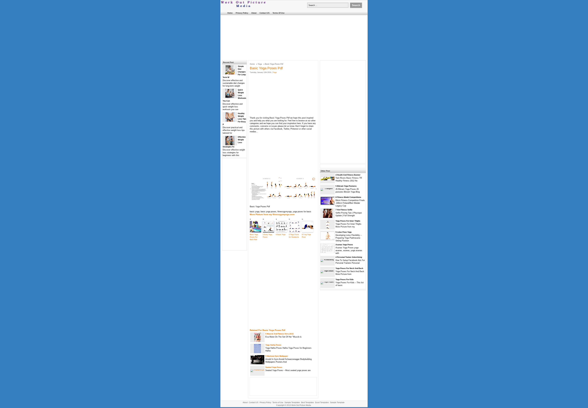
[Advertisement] (294, 37)
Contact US (265, 13)
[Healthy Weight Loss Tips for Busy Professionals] (229, 121)
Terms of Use (279, 13)
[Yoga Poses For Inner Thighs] (327, 228)
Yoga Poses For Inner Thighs (347, 221)
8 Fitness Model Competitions (348, 197)
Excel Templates (322, 402)
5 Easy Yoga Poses (267, 236)
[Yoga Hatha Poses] (257, 352)
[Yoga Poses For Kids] (327, 282)
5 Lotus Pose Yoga (343, 232)
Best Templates (307, 402)
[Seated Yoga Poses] (257, 369)
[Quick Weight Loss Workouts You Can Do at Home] (229, 97)
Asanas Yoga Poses (344, 245)
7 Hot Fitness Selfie (343, 210)
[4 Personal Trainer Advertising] (327, 259)
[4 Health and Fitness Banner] (327, 179)
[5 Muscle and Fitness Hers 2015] (257, 341)
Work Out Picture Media (301, 405)
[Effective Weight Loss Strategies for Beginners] (229, 144)
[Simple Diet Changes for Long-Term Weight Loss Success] (229, 74)
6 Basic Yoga (280, 234)
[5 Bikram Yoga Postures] (327, 188)
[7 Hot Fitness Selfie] (327, 217)
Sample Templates (292, 402)
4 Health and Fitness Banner (347, 175)
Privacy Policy (242, 13)
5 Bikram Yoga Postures (346, 186)
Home (230, 13)
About (253, 13)
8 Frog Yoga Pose (306, 236)
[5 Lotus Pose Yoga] (327, 239)
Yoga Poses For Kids (344, 279)
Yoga (260, 64)
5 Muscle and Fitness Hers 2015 (279, 334)
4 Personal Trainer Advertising (348, 257)
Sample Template (337, 402)
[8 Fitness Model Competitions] (327, 204)
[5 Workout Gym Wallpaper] (257, 363)
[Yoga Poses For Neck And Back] (327, 270)
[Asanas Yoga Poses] (327, 252)
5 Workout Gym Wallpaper (276, 356)
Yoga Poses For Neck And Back (349, 268)
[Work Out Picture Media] (243, 6)
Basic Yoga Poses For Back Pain (254, 237)
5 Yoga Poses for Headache (294, 236)
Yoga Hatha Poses (273, 345)
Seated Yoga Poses (273, 367)
